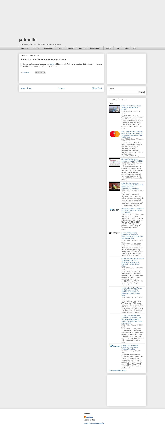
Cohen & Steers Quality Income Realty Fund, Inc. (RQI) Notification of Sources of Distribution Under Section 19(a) (132, 262)
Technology (48, 48)
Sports (108, 48)
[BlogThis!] (38, 73)
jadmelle (27, 39)
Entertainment (95, 48)
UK (134, 48)
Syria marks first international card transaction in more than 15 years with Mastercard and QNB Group (132, 134)
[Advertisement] (82, 19)
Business (24, 48)
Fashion (82, 48)
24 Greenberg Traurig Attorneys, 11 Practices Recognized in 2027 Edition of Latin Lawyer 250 (132, 235)
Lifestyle (71, 48)
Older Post (97, 88)
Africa (126, 48)
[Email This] (36, 73)
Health (60, 48)
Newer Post (26, 88)
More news (113, 370)
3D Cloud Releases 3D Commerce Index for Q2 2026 (132, 160)
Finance (36, 48)
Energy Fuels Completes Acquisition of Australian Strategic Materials (130, 347)
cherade (89, 417)
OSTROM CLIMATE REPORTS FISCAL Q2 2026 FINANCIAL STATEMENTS (132, 210)
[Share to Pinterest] (44, 73)
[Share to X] (40, 73)
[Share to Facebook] (42, 73)
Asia (117, 48)
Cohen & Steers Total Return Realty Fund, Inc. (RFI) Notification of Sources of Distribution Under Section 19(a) (131, 291)
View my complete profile (94, 423)
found (52, 64)
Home (62, 88)
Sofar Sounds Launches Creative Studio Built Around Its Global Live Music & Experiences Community (132, 186)
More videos (121, 370)
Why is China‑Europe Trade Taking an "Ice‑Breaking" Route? (131, 107)
